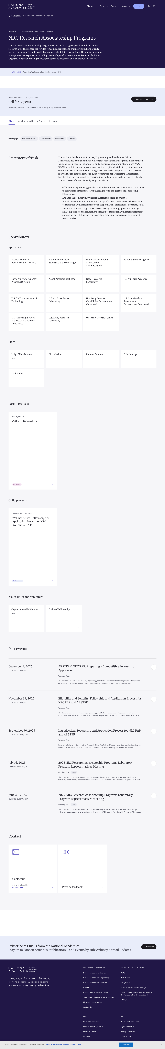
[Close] (161, 1044)
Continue (126, 1045)
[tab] (12, 121)
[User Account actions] (149, 6)
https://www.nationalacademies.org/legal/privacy (63, 1044)
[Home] (9, 15)
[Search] (154, 6)
